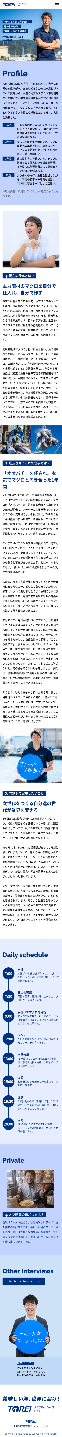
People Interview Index (21, 1281)
